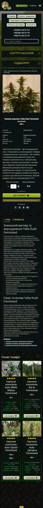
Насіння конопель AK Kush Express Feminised (21, 345)
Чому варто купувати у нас (21, 20)
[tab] (7, 220)
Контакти (31, 25)
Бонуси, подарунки (26, 16)
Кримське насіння (13, 71)
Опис (8, 220)
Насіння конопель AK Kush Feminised (18, 343)
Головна (11, 16)
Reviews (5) (19, 220)
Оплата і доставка (16, 25)
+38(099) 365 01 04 (21, 30)
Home (5, 71)
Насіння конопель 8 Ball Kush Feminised (19, 341)
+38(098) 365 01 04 (21, 33)
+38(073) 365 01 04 (21, 36)
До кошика (9, 416)
